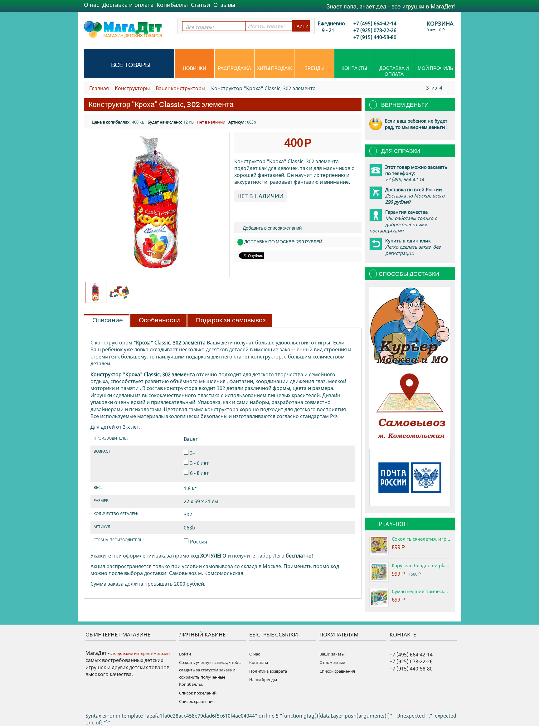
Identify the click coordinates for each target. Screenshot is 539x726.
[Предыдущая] (420, 87)
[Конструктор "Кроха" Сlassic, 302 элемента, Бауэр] (156, 204)
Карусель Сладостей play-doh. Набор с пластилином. (421, 565)
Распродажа (234, 68)
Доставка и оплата (127, 4)
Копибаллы (172, 4)
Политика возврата (268, 671)
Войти (185, 654)
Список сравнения (197, 701)
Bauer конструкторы (180, 88)
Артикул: (237, 122)
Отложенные (332, 662)
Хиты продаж (274, 68)
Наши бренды (263, 679)
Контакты (354, 68)
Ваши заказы (332, 654)
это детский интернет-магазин (139, 653)
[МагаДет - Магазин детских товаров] (123, 29)
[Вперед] (448, 87)
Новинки (194, 68)
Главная (99, 88)
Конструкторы (132, 88)
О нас (91, 4)
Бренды (314, 68)
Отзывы (224, 4)
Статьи (200, 4)
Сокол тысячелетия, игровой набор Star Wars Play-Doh (421, 539)
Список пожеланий (197, 693)
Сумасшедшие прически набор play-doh (421, 591)
